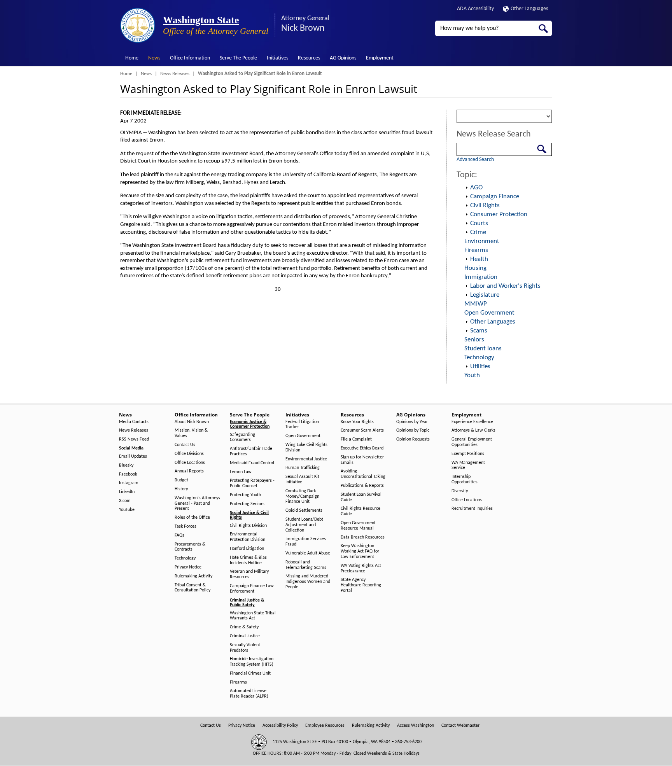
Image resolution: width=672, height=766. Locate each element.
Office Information (190, 58)
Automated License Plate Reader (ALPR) (249, 694)
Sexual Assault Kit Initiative (302, 479)
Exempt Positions (468, 453)
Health (479, 259)
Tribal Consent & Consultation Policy (192, 588)
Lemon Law (241, 472)
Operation (466, 188)
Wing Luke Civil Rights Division (306, 447)
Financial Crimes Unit (250, 673)
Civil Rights (485, 205)
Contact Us (185, 444)
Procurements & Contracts (190, 547)
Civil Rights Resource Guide (360, 511)
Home (131, 58)
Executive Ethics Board (362, 448)
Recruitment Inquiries (472, 508)
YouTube (127, 509)
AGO (476, 187)
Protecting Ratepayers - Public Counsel (252, 483)
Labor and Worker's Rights (505, 286)
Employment (380, 58)
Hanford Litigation (247, 548)
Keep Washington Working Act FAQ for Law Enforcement (360, 551)
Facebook (128, 474)
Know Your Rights (357, 422)
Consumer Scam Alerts (362, 430)
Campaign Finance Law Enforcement (252, 589)
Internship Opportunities (465, 479)
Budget (181, 480)
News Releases (174, 73)
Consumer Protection (498, 214)
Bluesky (126, 465)
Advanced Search (475, 160)
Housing (475, 268)
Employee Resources (325, 725)
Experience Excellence (472, 422)
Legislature (484, 295)
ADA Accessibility (475, 9)
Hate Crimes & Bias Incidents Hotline (248, 560)
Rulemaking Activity (193, 576)
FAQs (179, 535)
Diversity (460, 491)
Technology (479, 357)
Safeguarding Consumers (242, 437)
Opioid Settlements (303, 510)
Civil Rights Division (248, 525)
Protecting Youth (245, 495)
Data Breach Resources (363, 537)
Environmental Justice (306, 459)
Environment (481, 241)
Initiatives (277, 58)
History (181, 489)
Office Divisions (189, 453)
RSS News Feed (134, 439)
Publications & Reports (362, 485)
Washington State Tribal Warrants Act (253, 616)
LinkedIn (127, 492)
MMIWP (475, 304)
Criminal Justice (245, 636)
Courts (479, 223)
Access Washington (415, 725)
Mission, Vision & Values (191, 433)
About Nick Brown (192, 422)
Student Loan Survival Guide (361, 497)
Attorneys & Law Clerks (473, 430)
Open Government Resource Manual (358, 526)
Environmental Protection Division (247, 537)
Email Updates (133, 456)
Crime (478, 232)
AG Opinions (343, 58)
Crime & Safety (244, 627)
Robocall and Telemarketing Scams (305, 565)
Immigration (480, 277)
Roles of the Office (192, 517)
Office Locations (190, 462)
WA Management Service (468, 465)
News (154, 58)
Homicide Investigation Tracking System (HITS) (251, 662)
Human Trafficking (302, 467)
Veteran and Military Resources (249, 574)
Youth (472, 375)
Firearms (476, 250)
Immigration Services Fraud (305, 542)
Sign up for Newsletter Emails (362, 460)
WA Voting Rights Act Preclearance (361, 568)
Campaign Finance (494, 196)
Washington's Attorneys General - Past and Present (197, 503)
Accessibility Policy (280, 725)
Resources (309, 58)
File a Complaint (356, 439)
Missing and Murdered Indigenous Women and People (307, 581)
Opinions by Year (412, 422)
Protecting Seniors (247, 504)
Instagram (128, 483)
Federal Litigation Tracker (302, 425)
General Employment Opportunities (472, 442)
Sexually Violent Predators (245, 648)
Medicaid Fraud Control (252, 463)
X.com (125, 500)
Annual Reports (189, 471)
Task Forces (185, 526)
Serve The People (238, 58)
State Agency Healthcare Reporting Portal (361, 585)
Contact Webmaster (460, 725)
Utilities (480, 366)
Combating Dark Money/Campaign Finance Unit (302, 496)
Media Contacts (134, 422)
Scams (478, 330)
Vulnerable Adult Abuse (307, 553)
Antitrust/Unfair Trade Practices (251, 451)
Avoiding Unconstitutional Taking (363, 474)
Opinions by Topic (412, 430)
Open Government (489, 313)
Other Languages (529, 9)
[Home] (137, 25)
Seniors (474, 339)
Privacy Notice (188, 567)
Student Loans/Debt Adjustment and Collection (304, 525)
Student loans (483, 348)
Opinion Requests (413, 439)
